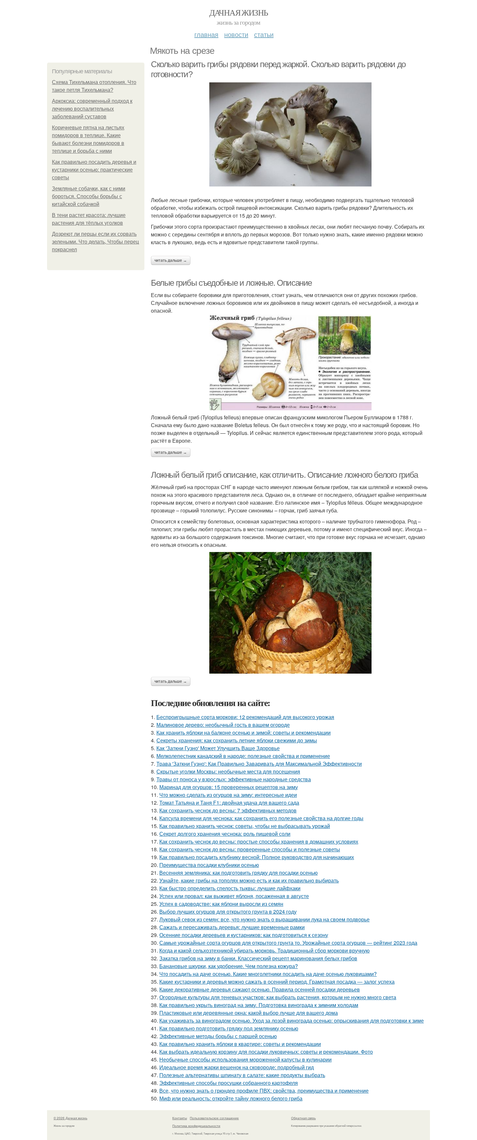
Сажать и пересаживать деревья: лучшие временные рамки (232, 927)
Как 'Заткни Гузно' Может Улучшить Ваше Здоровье (218, 748)
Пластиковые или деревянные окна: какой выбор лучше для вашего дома (248, 1012)
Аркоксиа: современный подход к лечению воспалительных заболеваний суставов (92, 108)
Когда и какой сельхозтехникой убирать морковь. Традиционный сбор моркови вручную (264, 950)
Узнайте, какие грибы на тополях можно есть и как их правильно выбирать (249, 880)
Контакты (179, 1118)
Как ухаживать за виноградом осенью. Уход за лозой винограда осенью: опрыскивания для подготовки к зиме (291, 1020)
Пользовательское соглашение (214, 1118)
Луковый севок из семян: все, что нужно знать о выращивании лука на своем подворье (264, 919)
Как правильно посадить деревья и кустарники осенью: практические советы (94, 169)
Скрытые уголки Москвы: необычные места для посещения (228, 771)
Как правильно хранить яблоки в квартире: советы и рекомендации (240, 1044)
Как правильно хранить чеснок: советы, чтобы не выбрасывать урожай (244, 826)
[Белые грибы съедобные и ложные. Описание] (290, 362)
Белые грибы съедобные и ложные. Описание (231, 283)
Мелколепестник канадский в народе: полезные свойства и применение (243, 756)
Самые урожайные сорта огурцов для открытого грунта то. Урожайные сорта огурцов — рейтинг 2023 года (288, 942)
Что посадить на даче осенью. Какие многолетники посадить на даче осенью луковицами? (268, 974)
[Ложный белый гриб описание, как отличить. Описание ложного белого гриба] (290, 613)
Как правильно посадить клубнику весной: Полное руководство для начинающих (256, 857)
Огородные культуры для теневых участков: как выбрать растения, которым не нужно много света (277, 997)
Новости (236, 34)
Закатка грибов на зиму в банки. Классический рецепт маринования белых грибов (258, 958)
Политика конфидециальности (196, 1125)
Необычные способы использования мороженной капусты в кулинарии (245, 1059)
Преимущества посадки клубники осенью (209, 865)
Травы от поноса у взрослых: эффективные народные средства (233, 779)
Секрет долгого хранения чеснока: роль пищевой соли (224, 833)
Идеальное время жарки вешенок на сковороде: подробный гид (236, 1067)
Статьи (264, 34)
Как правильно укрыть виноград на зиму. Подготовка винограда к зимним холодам (258, 1005)
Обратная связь (303, 1118)
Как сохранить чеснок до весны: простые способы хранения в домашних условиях (258, 841)
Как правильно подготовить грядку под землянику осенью (228, 1028)
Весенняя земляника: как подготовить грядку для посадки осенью (238, 872)
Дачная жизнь (238, 12)
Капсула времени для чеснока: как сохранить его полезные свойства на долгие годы (261, 818)
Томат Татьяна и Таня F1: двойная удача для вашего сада (229, 802)
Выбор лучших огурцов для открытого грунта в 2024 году (228, 911)
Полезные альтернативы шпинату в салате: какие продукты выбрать (242, 1075)
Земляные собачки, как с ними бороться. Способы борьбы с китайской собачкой (88, 196)
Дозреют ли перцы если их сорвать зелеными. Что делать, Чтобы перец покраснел (95, 241)
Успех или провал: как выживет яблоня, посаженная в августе (234, 896)
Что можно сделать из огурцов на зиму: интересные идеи (228, 794)
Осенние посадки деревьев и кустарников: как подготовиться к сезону (243, 935)
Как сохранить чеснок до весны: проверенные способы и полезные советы (249, 849)
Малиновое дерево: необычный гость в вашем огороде (223, 724)
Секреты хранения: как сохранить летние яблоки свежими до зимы (236, 740)
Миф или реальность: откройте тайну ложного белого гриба (230, 1098)
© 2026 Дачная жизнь (70, 1118)
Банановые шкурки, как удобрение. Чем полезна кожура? (228, 966)
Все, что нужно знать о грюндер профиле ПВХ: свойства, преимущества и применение (264, 1090)
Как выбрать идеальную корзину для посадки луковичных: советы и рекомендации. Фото (266, 1051)
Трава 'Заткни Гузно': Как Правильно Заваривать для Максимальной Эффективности (259, 763)
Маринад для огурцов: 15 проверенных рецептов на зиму (228, 787)
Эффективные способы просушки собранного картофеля (228, 1082)
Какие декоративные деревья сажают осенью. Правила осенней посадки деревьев (259, 989)
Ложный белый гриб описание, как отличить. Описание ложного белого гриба (284, 475)
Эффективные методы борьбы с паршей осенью (218, 1036)
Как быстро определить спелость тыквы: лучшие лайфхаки (229, 888)
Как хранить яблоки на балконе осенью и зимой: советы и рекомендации (243, 732)
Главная (206, 34)
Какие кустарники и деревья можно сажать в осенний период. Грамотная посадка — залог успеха (277, 981)
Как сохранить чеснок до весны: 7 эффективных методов (228, 810)
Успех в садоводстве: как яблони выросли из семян (221, 903)
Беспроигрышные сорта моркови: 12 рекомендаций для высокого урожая (245, 717)
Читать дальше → (170, 260)
